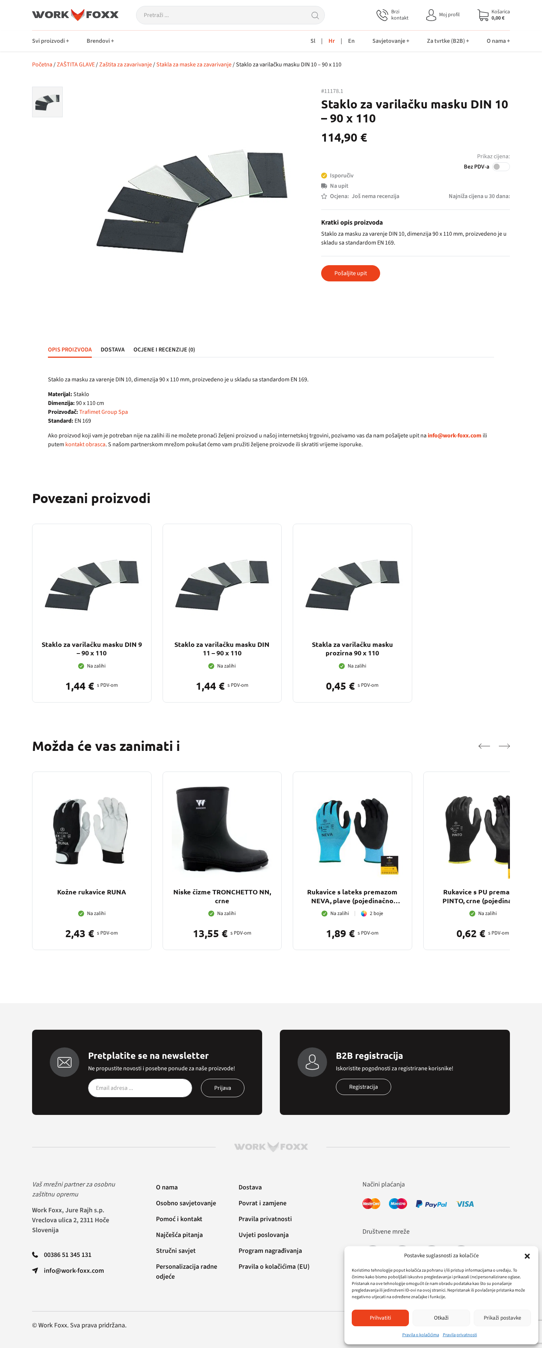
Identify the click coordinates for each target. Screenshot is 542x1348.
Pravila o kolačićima (420, 1335)
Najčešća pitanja (179, 1235)
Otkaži (441, 1318)
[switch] (501, 166)
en (351, 41)
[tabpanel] (271, 412)
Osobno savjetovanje (186, 1203)
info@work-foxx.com (74, 1270)
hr (332, 41)
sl (312, 41)
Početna (42, 64)
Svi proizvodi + (50, 41)
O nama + (498, 41)
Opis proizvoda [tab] (70, 350)
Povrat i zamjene (262, 1203)
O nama (167, 1187)
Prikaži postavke (502, 1318)
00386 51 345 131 (67, 1254)
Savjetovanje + (390, 41)
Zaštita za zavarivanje (125, 64)
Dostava (250, 1187)
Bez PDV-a (476, 167)
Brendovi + (100, 41)
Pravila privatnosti (460, 1335)
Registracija (363, 1087)
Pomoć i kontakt (179, 1219)
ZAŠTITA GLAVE (76, 64)
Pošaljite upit (350, 273)
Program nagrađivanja (270, 1250)
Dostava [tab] (113, 350)
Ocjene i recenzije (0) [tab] (164, 350)
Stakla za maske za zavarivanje (194, 64)
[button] (527, 1255)
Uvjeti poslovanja (264, 1235)
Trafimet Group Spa (103, 412)
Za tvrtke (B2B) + (448, 41)
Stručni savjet (176, 1250)
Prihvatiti (380, 1318)
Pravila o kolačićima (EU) (274, 1266)
